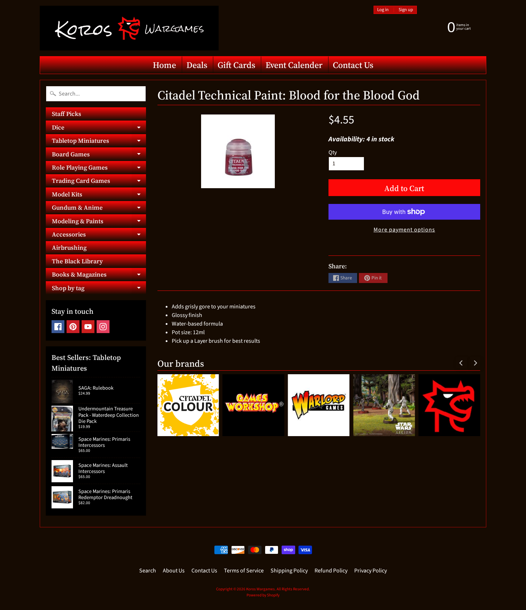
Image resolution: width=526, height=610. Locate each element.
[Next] (474, 362)
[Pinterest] (73, 326)
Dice (99, 128)
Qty (332, 152)
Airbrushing (69, 247)
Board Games (99, 155)
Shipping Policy (289, 571)
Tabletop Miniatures (99, 141)
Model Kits (99, 195)
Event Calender (294, 65)
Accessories (99, 235)
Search (147, 571)
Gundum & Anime (99, 208)
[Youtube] (88, 326)
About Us (174, 571)
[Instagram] (103, 326)
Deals (196, 65)
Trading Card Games (99, 181)
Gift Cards (236, 65)
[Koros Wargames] (129, 28)
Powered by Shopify (263, 595)
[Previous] (461, 362)
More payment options (404, 230)
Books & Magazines (99, 275)
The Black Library (77, 261)
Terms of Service (244, 571)
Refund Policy (331, 571)
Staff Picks (66, 113)
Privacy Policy (370, 571)
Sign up (406, 10)
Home (164, 65)
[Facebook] (58, 326)
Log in (383, 10)
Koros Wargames (260, 589)
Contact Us (353, 65)
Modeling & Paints (99, 222)
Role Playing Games (99, 168)
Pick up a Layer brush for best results (216, 341)
